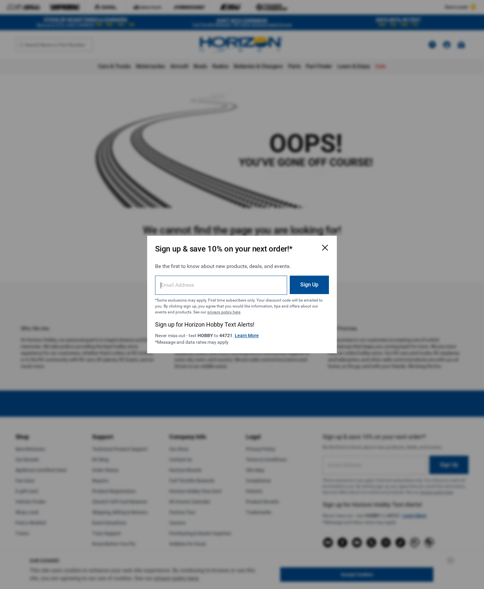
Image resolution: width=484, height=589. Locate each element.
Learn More (247, 335)
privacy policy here (223, 312)
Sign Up (309, 284)
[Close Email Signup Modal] (325, 248)
